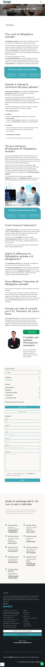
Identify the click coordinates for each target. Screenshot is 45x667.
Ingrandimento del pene (10, 625)
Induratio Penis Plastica (10, 615)
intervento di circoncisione (13, 99)
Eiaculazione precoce (9, 621)
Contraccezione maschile (11, 392)
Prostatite (26, 616)
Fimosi (25, 610)
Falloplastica (8, 390)
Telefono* (7, 438)
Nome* (6, 418)
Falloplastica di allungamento (14, 267)
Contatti (26, 620)
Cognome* (7, 425)
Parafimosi (26, 612)
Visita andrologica (9, 387)
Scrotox (25, 614)
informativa (30, 473)
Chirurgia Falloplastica (10, 610)
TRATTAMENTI (8, 380)
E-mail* (6, 432)
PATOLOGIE (8, 377)
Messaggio (7, 451)
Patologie (26, 622)
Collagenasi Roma (8, 617)
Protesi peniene (9, 395)
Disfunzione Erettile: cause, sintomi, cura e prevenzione (11, 613)
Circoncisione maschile (10, 397)
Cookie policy (39, 661)
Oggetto (7, 445)
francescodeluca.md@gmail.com (22, 642)
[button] (42, 664)
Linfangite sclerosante (30, 618)
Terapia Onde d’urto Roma (10, 619)
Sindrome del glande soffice (11, 623)
